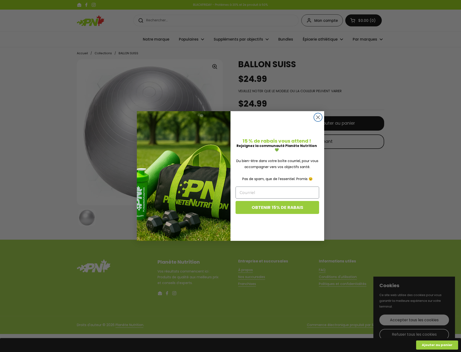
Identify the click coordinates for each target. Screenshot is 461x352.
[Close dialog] (318, 117)
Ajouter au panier (437, 345)
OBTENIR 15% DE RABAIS (277, 207)
